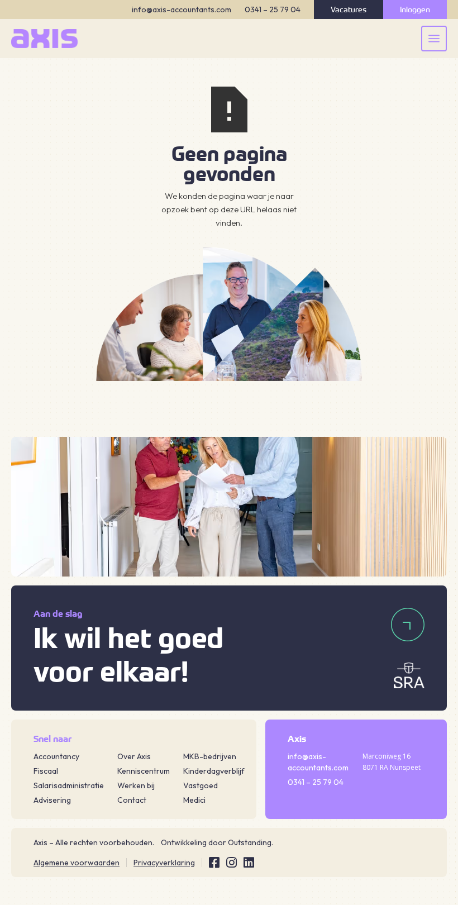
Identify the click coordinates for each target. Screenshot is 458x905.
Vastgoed (200, 785)
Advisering (52, 800)
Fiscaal (46, 771)
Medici (194, 800)
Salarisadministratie (69, 785)
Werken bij (136, 785)
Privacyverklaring (164, 863)
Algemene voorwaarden (77, 863)
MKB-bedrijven (209, 756)
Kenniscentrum (143, 771)
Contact (131, 800)
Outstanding (249, 842)
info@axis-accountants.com (181, 9)
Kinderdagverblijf (214, 771)
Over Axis (134, 756)
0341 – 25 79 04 (272, 9)
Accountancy (56, 756)
